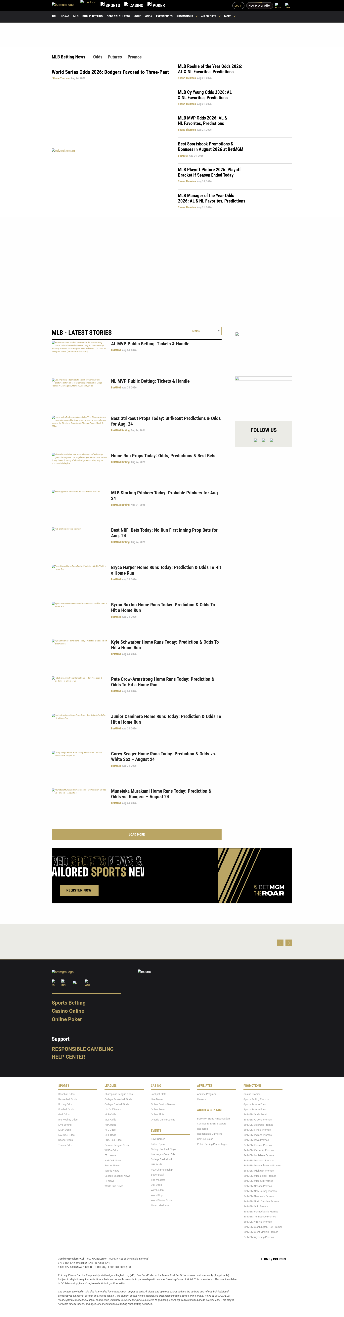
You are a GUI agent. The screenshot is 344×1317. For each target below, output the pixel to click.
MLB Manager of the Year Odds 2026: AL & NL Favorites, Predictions (211, 198)
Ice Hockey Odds (68, 1119)
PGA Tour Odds (113, 1139)
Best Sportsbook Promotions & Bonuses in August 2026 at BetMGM (210, 146)
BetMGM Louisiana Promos (258, 1155)
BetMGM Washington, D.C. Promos (262, 1226)
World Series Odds (161, 1200)
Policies (279, 1259)
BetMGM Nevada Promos (257, 1185)
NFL (54, 16)
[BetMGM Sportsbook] (66, 5)
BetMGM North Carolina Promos (261, 1201)
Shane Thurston (61, 78)
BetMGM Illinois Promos (257, 1129)
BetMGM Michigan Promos (258, 1170)
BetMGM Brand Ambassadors (214, 1118)
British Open (158, 1143)
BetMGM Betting (120, 430)
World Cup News (114, 1185)
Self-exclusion (205, 1138)
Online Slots (157, 1114)
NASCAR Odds (66, 1134)
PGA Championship (162, 1169)
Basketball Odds (67, 1099)
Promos (135, 57)
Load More (137, 834)
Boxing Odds (65, 1104)
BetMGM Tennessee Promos (259, 1216)
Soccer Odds (65, 1139)
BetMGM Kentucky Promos (258, 1150)
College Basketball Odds (118, 1099)
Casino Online (68, 1011)
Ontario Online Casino (163, 1119)
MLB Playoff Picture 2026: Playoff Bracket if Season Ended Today (209, 172)
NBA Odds (110, 1124)
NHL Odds (110, 1134)
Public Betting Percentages (212, 1143)
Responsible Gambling (83, 1048)
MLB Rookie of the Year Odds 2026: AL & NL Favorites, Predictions (210, 69)
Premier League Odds (117, 1145)
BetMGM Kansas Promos (257, 1145)
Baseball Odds (66, 1094)
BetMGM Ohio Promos (256, 1206)
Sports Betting (69, 1003)
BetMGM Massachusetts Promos (262, 1165)
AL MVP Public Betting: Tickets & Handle (150, 344)
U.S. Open (156, 1184)
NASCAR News (113, 1160)
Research (202, 1128)
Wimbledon (157, 1190)
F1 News (109, 1180)
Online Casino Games (163, 1104)
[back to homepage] (88, 5)
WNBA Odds (111, 1150)
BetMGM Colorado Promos (258, 1124)
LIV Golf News (113, 1109)
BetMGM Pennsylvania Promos (260, 1211)
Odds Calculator (118, 16)
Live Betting (64, 1124)
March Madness (160, 1205)
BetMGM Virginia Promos (257, 1221)
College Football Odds (117, 1104)
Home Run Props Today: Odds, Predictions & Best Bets (163, 455)
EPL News (110, 1155)
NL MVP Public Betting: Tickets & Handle (150, 381)
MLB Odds (110, 1114)
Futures (115, 57)
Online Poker (67, 1019)
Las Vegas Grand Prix (163, 1154)
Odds (97, 57)
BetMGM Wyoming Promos (258, 1236)
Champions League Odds (119, 1094)
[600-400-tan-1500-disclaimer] (263, 351)
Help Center (68, 1056)
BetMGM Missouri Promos (258, 1180)
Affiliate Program (206, 1094)
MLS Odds (110, 1119)
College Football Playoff (164, 1149)
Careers (201, 1099)
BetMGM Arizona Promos (257, 1119)
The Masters (158, 1179)
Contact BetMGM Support (211, 1123)
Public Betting (92, 16)
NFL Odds (110, 1129)
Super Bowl (157, 1174)
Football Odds (66, 1109)
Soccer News (112, 1165)
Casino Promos (252, 1094)
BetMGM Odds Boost (255, 1114)
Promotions (185, 16)
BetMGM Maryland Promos (258, 1160)
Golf (137, 16)
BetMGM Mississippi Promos (259, 1175)
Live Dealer (157, 1099)
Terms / (266, 1259)
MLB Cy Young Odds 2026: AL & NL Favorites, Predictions (205, 95)
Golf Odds (64, 1114)
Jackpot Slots (158, 1094)
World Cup (156, 1195)
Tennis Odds (65, 1145)
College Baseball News (117, 1175)
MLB (75, 16)
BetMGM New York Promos (258, 1196)
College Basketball (161, 1159)
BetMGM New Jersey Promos (260, 1191)
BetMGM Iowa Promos (256, 1139)
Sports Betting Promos (256, 1099)
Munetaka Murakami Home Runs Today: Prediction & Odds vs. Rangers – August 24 (161, 793)
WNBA (148, 16)
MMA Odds (64, 1129)
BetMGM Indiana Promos (257, 1134)
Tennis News (112, 1170)
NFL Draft (156, 1164)
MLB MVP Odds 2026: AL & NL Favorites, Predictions (202, 120)
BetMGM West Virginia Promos (260, 1231)
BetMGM (183, 155)
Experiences (164, 16)
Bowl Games (158, 1138)
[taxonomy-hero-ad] (111, 182)
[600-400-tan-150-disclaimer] (263, 395)
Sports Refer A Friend (255, 1104)
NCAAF (65, 16)
